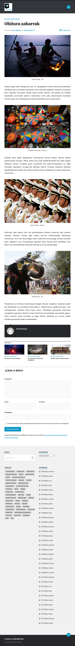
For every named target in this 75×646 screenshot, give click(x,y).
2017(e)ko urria (46, 586)
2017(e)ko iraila (46, 591)
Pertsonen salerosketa (23, 512)
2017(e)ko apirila (47, 614)
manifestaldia (11, 497)
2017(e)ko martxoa (47, 618)
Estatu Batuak (23, 483)
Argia (21, 474)
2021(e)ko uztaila (47, 490)
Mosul (18, 500)
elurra (28, 480)
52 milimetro (10, 471)
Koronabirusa (11, 494)
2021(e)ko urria (46, 481)
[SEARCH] (33, 458)
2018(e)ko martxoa (47, 563)
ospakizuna (10, 509)
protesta (17, 515)
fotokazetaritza (22, 486)
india (16, 489)
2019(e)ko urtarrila (47, 545)
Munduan (9, 503)
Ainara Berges (16, 30)
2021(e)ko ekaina (47, 494)
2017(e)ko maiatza (47, 609)
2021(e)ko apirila (47, 504)
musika (17, 503)
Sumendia (26, 515)
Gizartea (9, 489)
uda (7, 518)
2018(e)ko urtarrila (47, 572)
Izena (6, 402)
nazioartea (10, 506)
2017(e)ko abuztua (47, 595)
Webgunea (8, 412)
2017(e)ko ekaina (47, 605)
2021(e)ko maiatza (47, 499)
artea (8, 477)
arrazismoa (30, 474)
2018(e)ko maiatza (47, 554)
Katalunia (9, 491)
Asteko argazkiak (18, 477)
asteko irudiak (11, 480)
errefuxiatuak (11, 483)
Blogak (21, 480)
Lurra (28, 494)
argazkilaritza (11, 474)
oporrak (26, 506)
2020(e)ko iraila (46, 513)
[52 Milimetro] (37, 7)
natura (24, 503)
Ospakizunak (20, 509)
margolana (22, 497)
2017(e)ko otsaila (47, 623)
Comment (8, 379)
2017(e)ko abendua (47, 577)
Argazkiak (30, 471)
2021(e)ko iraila (46, 485)
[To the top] (69, 635)
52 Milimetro (17, 639)
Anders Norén (16, 642)
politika (9, 515)
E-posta (42, 402)
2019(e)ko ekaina (47, 536)
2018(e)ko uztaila (47, 549)
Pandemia (9, 512)
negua (18, 506)
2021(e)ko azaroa (47, 476)
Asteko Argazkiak (12, 19)
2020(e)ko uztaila (47, 522)
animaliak (20, 471)
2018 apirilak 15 (29, 30)
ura (12, 518)
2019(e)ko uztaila (47, 531)
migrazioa (9, 500)
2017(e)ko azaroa (47, 582)
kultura (21, 494)
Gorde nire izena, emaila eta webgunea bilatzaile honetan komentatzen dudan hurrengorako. (38, 423)
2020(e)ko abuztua (47, 517)
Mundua (25, 500)
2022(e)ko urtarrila (47, 471)
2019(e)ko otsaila (47, 540)
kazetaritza (19, 491)
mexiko (31, 497)
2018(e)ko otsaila (47, 568)
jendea (23, 489)
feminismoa (10, 486)
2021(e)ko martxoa (47, 508)
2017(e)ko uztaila (47, 600)
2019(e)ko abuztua (47, 526)
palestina (31, 509)
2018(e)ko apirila (47, 559)
